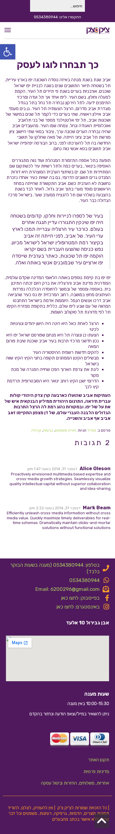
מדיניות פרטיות (96, 771)
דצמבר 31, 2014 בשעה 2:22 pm (54, 508)
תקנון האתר (98, 759)
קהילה (36, 430)
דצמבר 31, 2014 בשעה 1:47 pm (52, 469)
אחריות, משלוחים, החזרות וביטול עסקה (75, 783)
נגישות (48, 430)
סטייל (92, 430)
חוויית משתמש (65, 430)
